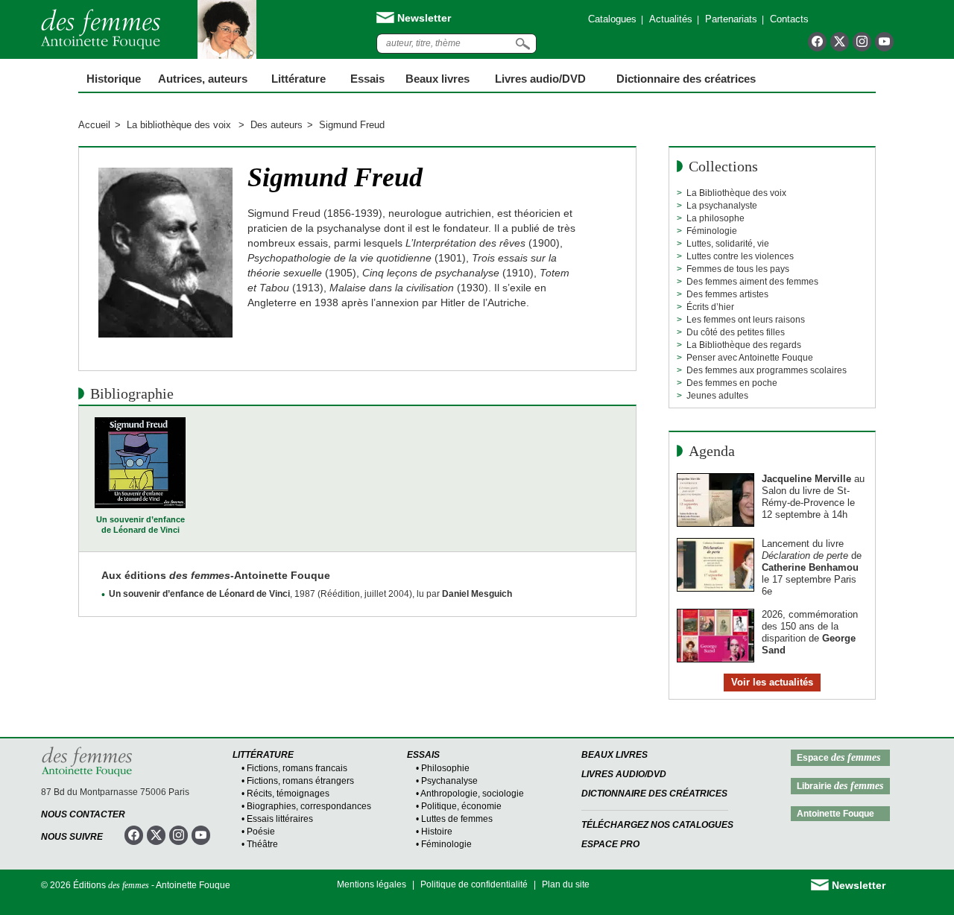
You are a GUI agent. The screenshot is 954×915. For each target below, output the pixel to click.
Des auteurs (276, 124)
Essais (367, 78)
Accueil (94, 124)
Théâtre (262, 844)
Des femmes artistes (727, 294)
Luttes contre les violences (740, 256)
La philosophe (715, 218)
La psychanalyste (721, 205)
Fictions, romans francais (297, 768)
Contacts (789, 19)
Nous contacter (83, 814)
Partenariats (731, 19)
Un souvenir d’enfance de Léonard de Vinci (140, 524)
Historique (113, 78)
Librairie (840, 785)
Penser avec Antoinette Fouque (749, 357)
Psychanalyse (449, 781)
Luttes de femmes (457, 819)
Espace (838, 757)
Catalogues (612, 19)
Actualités (670, 19)
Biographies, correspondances (309, 806)
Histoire (436, 831)
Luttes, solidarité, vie (727, 243)
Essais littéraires (280, 819)
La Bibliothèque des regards (743, 345)
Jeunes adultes (717, 395)
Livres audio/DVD (623, 774)
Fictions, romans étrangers (300, 781)
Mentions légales (371, 884)
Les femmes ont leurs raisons (745, 319)
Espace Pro (610, 844)
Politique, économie (461, 806)
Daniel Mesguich (477, 594)
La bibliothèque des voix (180, 124)
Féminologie (711, 231)
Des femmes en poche (731, 383)
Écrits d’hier (710, 307)
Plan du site (566, 884)
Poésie (261, 831)
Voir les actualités (772, 682)
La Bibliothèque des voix (736, 193)
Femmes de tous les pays (737, 269)
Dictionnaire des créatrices (686, 78)
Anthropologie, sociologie (472, 793)
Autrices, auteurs (202, 78)
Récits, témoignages (288, 793)
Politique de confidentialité (474, 884)
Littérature (298, 78)
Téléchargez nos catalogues (657, 825)
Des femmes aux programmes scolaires (766, 370)
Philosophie (445, 768)
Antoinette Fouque (835, 813)
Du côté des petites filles (735, 332)
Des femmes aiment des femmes (752, 281)
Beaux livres (437, 78)
